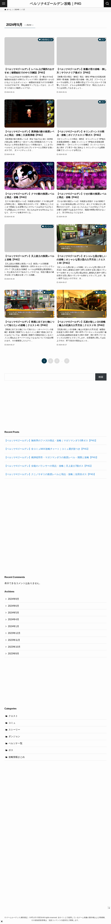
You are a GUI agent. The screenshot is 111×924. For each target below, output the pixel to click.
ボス (11, 750)
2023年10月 (14, 647)
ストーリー (14, 729)
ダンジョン (14, 736)
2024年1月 (13, 626)
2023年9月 (13, 653)
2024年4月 (13, 619)
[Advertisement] (55, 405)
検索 (101, 377)
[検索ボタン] (107, 3)
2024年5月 (13, 612)
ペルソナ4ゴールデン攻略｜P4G (55, 3)
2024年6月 (13, 606)
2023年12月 (14, 633)
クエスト (13, 716)
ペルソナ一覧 (15, 743)
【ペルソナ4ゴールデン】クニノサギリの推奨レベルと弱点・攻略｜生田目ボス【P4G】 (50, 474)
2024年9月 (13, 599)
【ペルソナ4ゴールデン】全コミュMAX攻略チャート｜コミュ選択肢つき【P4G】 (46, 449)
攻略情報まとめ (17, 757)
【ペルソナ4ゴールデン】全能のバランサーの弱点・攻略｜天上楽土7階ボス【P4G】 (48, 466)
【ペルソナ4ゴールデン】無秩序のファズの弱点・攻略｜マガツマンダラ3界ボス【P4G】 (50, 440)
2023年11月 (14, 640)
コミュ (12, 723)
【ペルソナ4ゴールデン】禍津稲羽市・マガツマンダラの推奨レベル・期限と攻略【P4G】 (51, 457)
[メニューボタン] (3, 3)
